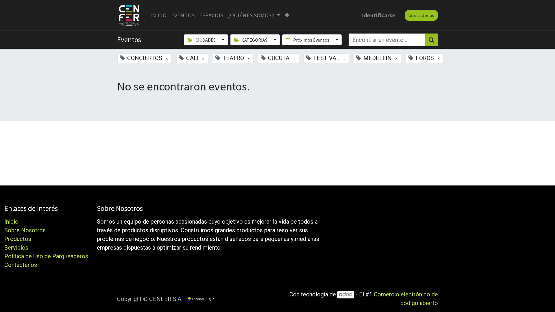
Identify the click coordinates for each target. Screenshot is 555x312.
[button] (287, 15)
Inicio (11, 221)
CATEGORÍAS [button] (254, 40)
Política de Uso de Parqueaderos (46, 256)
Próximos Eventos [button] (311, 40)
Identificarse (378, 15)
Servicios (16, 247)
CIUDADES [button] (206, 40)
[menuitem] (158, 15)
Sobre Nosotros (25, 230)
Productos (17, 238)
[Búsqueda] (431, 40)
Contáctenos (421, 15)
